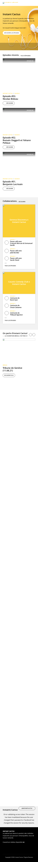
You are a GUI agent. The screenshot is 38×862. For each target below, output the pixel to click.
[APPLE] (5, 46)
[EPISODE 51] (19, 164)
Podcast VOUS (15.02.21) (10, 708)
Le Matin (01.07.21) (8, 410)
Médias (5, 365)
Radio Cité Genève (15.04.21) (12, 501)
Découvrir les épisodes (11, 33)
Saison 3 (17, 93)
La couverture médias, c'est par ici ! (16, 336)
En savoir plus (9, 375)
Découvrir (9, 103)
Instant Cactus (8, 93)
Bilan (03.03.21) (8, 584)
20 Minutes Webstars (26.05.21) (14, 452)
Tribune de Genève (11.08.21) (12, 369)
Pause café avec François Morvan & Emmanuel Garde (21, 243)
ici (23, 842)
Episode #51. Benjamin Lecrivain (13, 183)
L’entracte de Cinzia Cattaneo (16, 306)
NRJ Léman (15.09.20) (8, 791)
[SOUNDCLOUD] (14, 46)
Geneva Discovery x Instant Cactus (19, 220)
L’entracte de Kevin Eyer (14, 299)
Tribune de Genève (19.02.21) (12, 667)
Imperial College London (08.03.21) (15, 543)
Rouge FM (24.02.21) (8, 625)
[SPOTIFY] (9, 46)
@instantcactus (27, 808)
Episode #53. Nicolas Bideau (10, 97)
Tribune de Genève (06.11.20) (12, 750)
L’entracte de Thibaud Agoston (16, 314)
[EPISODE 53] (19, 75)
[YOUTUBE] (23, 46)
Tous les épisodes (10, 266)
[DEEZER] (18, 46)
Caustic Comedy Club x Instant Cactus (19, 282)
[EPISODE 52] (19, 120)
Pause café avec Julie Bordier (16, 252)
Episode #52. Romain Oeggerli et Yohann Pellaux (17, 140)
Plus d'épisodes (26, 55)
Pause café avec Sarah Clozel (16, 259)
